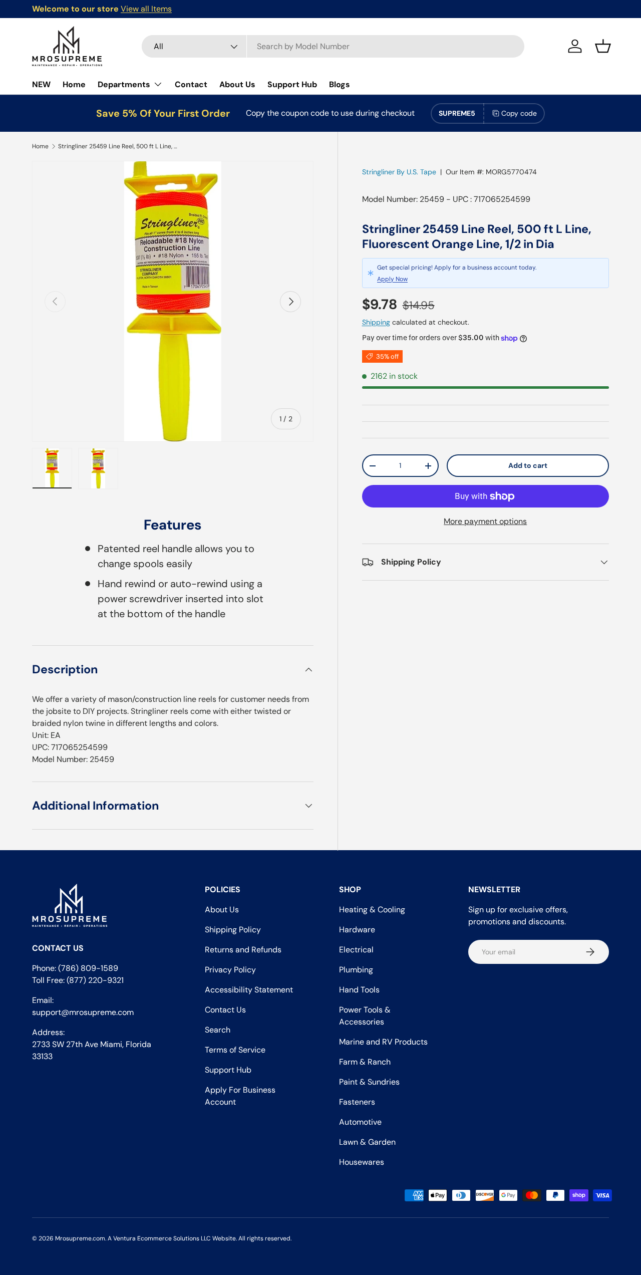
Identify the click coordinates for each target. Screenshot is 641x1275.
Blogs (339, 84)
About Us (237, 84)
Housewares (361, 1162)
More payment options (485, 521)
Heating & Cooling (372, 909)
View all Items (146, 9)
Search (217, 1030)
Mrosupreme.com (80, 1238)
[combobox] (333, 46)
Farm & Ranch (365, 1062)
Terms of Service (235, 1050)
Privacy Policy (230, 969)
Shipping (376, 322)
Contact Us (225, 1009)
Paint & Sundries (369, 1082)
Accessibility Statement (249, 989)
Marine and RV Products (383, 1042)
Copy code (519, 113)
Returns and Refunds (243, 949)
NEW (41, 84)
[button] (603, 46)
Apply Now (392, 279)
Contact (191, 84)
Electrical (356, 949)
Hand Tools (359, 989)
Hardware (357, 929)
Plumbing (356, 969)
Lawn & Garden (367, 1142)
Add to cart (527, 465)
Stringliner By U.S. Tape (399, 171)
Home (74, 84)
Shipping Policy (233, 929)
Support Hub (292, 84)
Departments (124, 84)
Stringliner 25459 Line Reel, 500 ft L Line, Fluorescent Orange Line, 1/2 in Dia (118, 146)
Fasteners (357, 1102)
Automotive (360, 1122)
